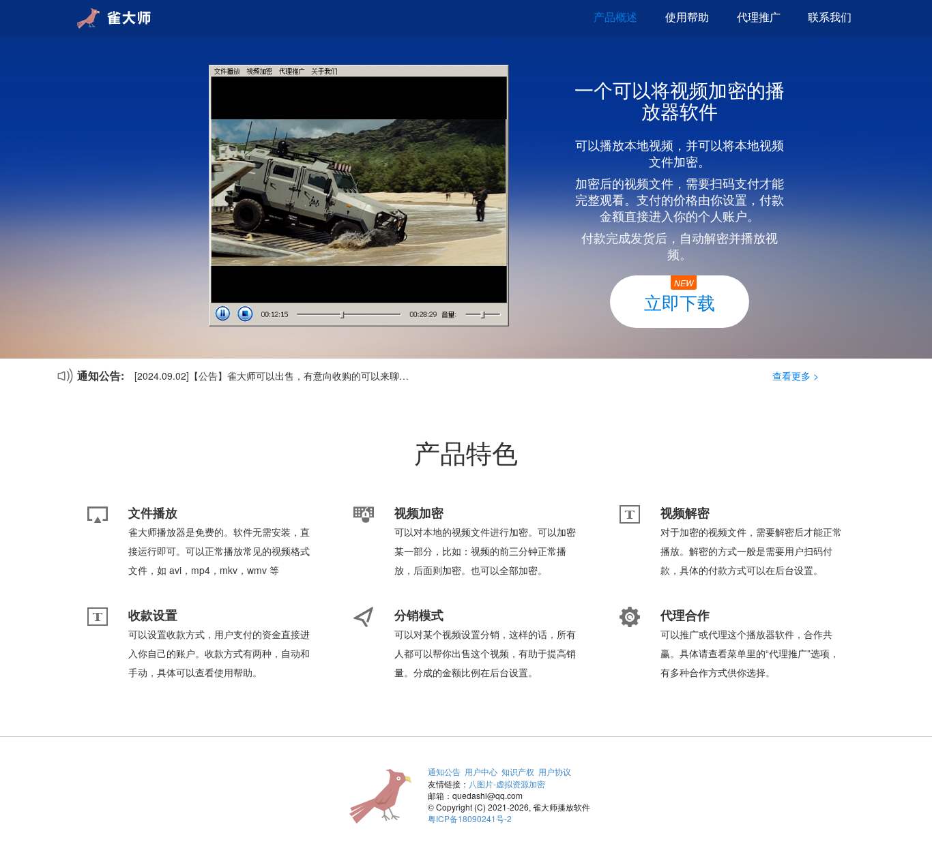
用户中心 (481, 771)
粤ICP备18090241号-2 (470, 818)
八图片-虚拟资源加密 (507, 783)
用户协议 (554, 771)
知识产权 (517, 771)
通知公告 (444, 771)
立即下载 (679, 295)
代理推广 (759, 17)
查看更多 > (795, 375)
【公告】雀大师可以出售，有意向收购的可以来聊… (299, 375)
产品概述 (615, 17)
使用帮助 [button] (687, 17)
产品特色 (466, 452)
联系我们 (829, 17)
